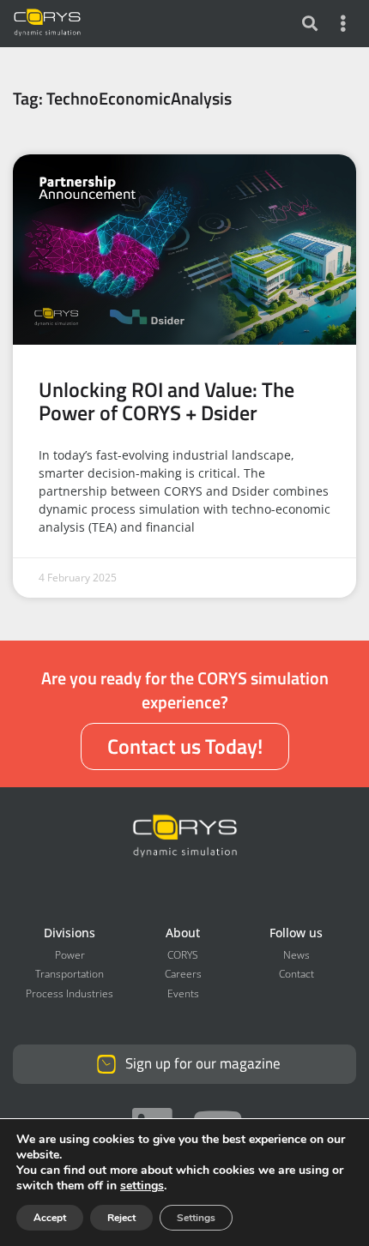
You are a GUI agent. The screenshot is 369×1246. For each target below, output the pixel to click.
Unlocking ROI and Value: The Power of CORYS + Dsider (166, 400)
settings (142, 1186)
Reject (121, 1218)
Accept (49, 1218)
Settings (196, 1218)
